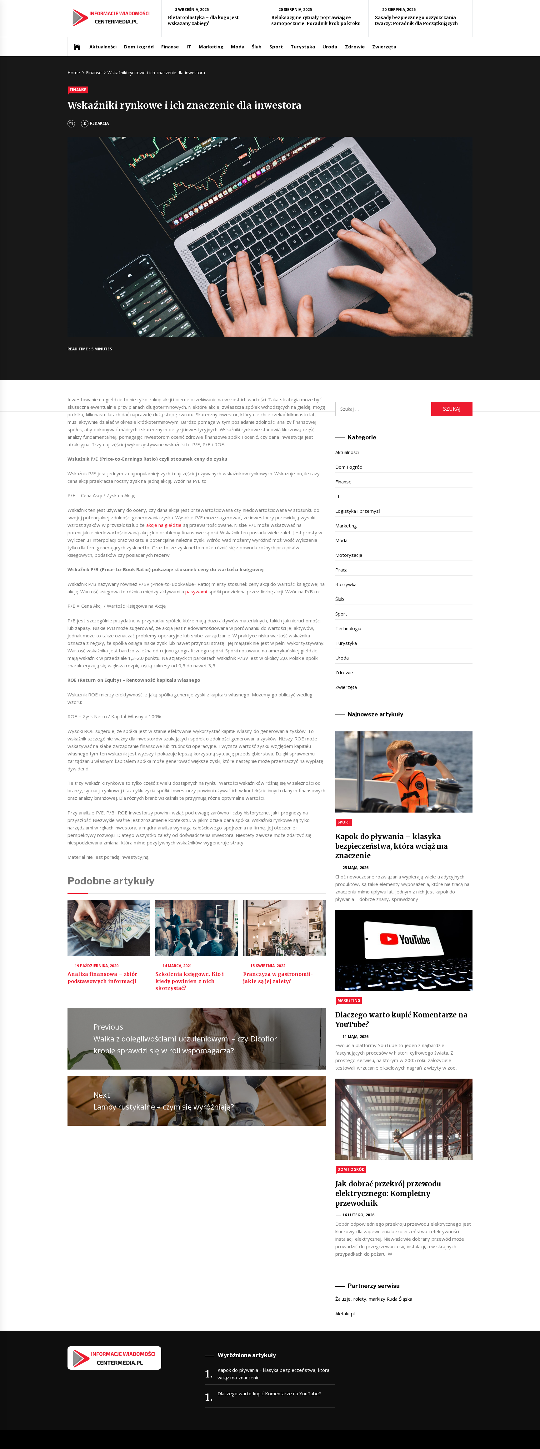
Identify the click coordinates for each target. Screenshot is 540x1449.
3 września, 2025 (192, 9)
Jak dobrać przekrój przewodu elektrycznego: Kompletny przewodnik (388, 1193)
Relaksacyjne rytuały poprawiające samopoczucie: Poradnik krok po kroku (316, 21)
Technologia (348, 628)
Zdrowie (355, 46)
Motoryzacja (348, 555)
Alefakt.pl (345, 1313)
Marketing (211, 46)
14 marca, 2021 (177, 965)
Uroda (329, 46)
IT (189, 46)
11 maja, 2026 (355, 1036)
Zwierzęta (384, 46)
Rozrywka (346, 584)
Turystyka (303, 46)
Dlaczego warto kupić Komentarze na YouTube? (269, 1393)
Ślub (257, 46)
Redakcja (99, 123)
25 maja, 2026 (355, 867)
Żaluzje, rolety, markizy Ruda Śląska (373, 1299)
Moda (237, 46)
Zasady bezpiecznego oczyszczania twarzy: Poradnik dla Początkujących (416, 21)
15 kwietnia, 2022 (268, 965)
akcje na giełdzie (164, 525)
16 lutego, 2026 (358, 1215)
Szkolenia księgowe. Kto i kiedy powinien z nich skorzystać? (189, 981)
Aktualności (103, 46)
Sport (276, 46)
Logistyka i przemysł (357, 511)
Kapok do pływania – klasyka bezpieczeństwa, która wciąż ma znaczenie (391, 846)
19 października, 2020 (97, 965)
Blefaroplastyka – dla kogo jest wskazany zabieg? (203, 21)
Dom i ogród (139, 46)
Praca (341, 569)
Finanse (170, 46)
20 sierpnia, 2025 (295, 9)
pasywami (196, 591)
